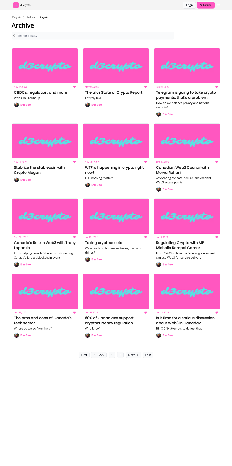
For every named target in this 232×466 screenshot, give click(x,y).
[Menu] (218, 4)
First (84, 355)
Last (148, 355)
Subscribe (206, 5)
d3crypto (16, 17)
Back (101, 355)
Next (131, 355)
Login (189, 5)
